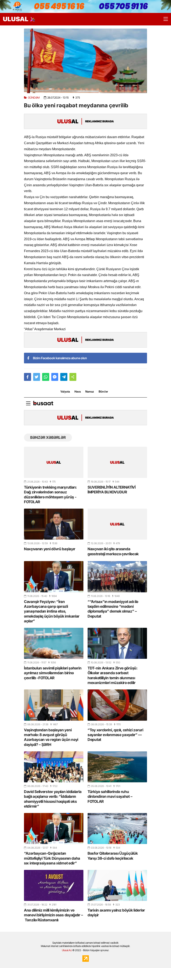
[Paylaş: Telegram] (63, 377)
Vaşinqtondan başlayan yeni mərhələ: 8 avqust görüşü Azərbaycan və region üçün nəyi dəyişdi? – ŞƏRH (51, 737)
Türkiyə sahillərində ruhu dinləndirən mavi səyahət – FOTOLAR (110, 796)
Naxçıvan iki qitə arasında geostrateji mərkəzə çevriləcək (113, 551)
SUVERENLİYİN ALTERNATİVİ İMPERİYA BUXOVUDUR (112, 489)
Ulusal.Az (67, 950)
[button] (73, 377)
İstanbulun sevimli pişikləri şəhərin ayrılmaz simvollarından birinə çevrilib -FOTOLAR (52, 673)
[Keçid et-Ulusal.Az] (15, 19)
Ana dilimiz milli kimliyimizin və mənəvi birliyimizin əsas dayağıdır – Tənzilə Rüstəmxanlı (53, 915)
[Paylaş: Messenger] (54, 377)
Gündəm (34, 97)
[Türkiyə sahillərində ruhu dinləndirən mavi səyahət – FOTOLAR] (117, 766)
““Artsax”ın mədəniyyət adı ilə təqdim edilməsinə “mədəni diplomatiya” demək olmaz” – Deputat (113, 608)
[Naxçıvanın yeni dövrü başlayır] (53, 524)
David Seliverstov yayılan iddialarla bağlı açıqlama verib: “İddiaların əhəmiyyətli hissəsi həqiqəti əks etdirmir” (52, 798)
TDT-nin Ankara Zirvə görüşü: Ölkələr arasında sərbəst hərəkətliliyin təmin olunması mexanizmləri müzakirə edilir (112, 675)
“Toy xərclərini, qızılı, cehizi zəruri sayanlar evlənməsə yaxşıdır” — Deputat (115, 735)
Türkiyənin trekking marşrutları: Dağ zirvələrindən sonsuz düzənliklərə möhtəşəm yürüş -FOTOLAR (50, 494)
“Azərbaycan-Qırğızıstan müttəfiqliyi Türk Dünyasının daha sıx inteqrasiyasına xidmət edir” (52, 858)
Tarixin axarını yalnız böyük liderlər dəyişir (116, 912)
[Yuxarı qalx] (159, 956)
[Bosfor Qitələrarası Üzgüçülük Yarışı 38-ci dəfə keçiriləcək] (117, 828)
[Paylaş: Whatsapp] (45, 377)
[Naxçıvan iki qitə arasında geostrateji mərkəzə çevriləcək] (117, 524)
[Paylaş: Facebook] (27, 377)
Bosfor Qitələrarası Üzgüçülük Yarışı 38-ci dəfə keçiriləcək (113, 855)
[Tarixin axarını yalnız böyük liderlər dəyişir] (117, 885)
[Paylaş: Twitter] (36, 377)
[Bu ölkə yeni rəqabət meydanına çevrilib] (85, 61)
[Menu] (164, 19)
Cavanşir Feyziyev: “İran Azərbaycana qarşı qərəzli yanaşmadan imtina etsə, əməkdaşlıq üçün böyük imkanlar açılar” (51, 611)
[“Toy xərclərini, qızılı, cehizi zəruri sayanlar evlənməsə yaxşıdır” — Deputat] (117, 704)
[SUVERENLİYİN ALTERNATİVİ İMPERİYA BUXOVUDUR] (117, 462)
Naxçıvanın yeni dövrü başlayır (49, 549)
